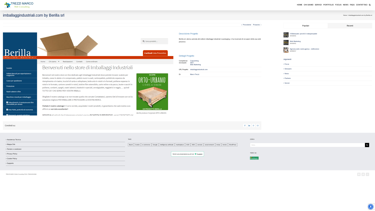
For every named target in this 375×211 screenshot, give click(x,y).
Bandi (131, 144)
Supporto (10, 163)
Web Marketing (195, 64)
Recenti (350, 26)
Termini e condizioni (14, 149)
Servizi (287, 83)
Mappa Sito (11, 144)
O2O (187, 144)
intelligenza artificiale (166, 144)
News (287, 73)
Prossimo (256, 25)
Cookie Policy (12, 158)
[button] (370, 4)
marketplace (180, 144)
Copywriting (194, 61)
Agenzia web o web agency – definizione (304, 49)
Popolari (305, 26)
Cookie (137, 144)
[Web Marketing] (286, 41)
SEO (192, 63)
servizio (199, 144)
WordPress (232, 144)
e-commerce (146, 144)
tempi (218, 144)
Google (155, 144)
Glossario (288, 69)
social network (209, 144)
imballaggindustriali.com (199, 69)
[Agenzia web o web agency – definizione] (286, 49)
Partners (288, 78)
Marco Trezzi (194, 74)
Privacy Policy (12, 154)
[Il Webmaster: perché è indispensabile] (286, 33)
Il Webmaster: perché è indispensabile (303, 34)
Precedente (247, 25)
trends (225, 144)
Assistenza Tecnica (14, 139)
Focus (287, 64)
